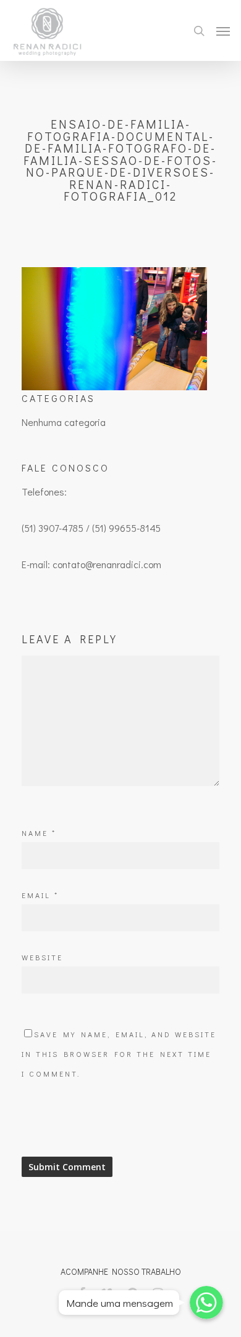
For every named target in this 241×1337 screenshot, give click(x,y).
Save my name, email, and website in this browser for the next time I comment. (119, 1053)
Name (39, 833)
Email (40, 895)
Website (42, 957)
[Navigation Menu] (223, 31)
